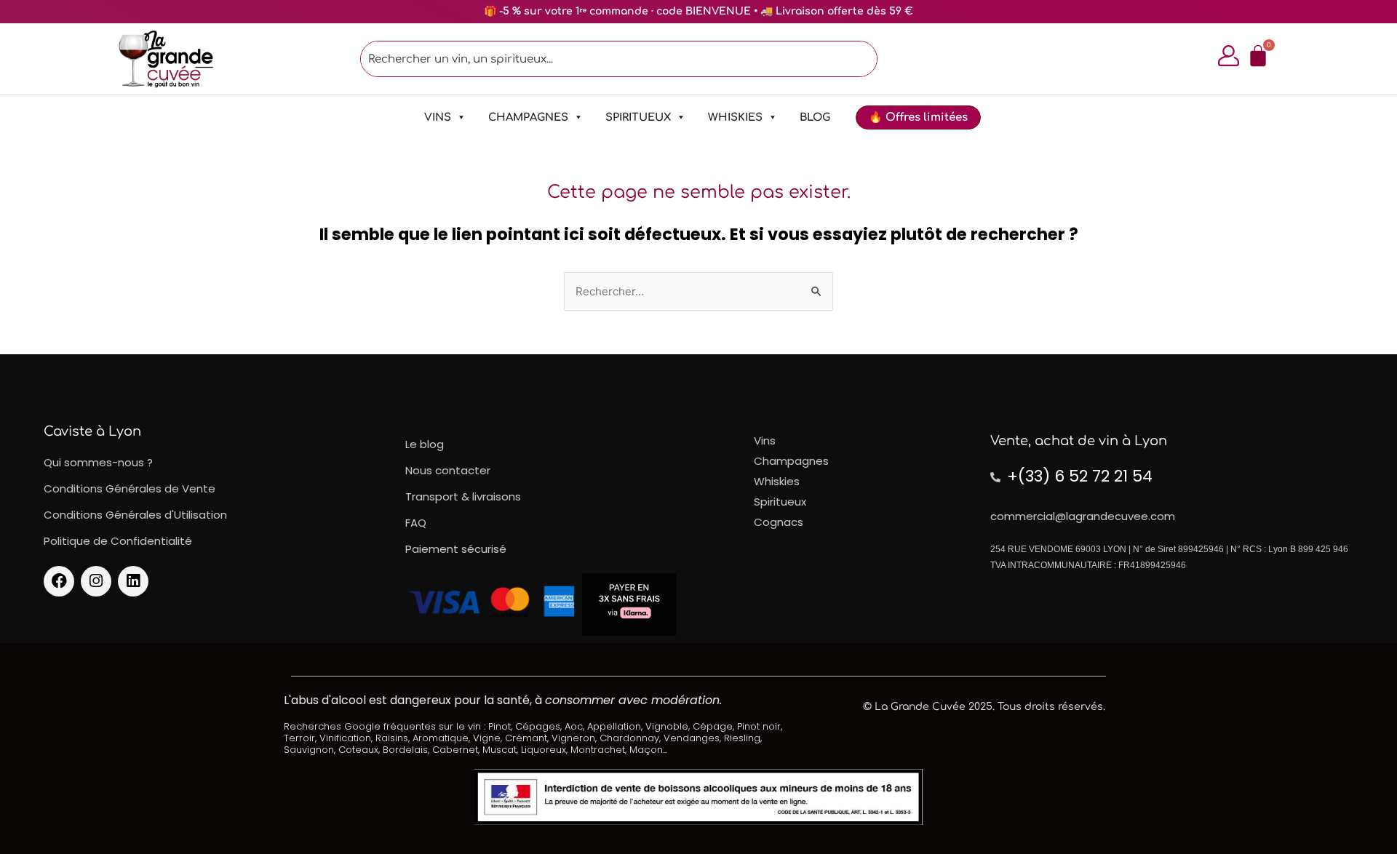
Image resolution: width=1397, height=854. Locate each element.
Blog (815, 117)
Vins (437, 117)
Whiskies (735, 117)
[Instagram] (96, 581)
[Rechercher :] (698, 291)
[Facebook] (59, 581)
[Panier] (1258, 56)
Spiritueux (638, 117)
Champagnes (528, 117)
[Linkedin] (133, 581)
